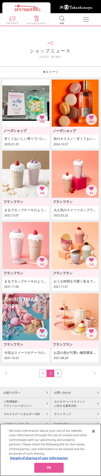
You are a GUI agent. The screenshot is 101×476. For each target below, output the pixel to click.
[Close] (93, 431)
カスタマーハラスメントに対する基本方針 (69, 403)
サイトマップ (62, 414)
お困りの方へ (12, 392)
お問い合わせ (62, 392)
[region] (50, 450)
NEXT (92, 373)
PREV (8, 373)
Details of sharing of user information (39, 458)
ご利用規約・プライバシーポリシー (18, 403)
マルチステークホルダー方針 (22, 414)
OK (49, 467)
